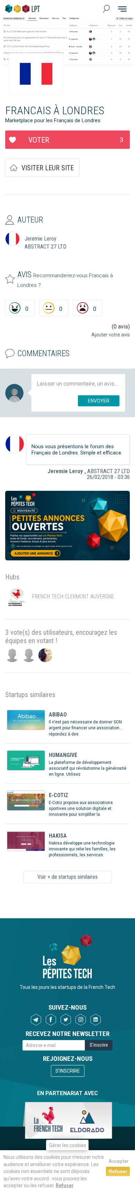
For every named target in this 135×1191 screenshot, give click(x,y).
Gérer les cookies (67, 1145)
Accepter (119, 1161)
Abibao (58, 714)
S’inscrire (67, 1071)
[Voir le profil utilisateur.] (15, 444)
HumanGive (63, 755)
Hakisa (58, 835)
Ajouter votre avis (110, 334)
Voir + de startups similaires (67, 877)
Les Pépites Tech (22, 8)
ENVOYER (98, 401)
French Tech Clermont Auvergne (73, 597)
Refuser (65, 1185)
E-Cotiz (58, 795)
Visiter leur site (47, 168)
